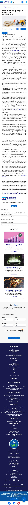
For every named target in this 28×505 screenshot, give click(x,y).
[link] (7, 2)
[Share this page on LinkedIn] (14, 29)
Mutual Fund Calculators (14, 456)
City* (16, 323)
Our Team (14, 352)
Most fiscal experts (17, 109)
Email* (16, 317)
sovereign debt (15, 50)
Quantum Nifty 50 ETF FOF (14, 392)
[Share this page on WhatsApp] (6, 29)
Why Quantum (14, 349)
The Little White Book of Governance (14, 355)
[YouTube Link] (14, 480)
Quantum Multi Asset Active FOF (14, 399)
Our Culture (14, 354)
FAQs (14, 369)
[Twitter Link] (10, 480)
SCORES (14, 473)
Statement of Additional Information (14, 434)
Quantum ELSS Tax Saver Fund (14, 394)
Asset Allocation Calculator (14, 457)
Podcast (14, 363)
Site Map (14, 370)
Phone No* (4, 323)
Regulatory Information (14, 367)
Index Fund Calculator (14, 463)
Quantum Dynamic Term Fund (14, 391)
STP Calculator (14, 460)
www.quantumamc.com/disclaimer (12, 193)
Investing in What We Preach (14, 421)
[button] (26, 2)
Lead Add (23, 29)
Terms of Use (21, 484)
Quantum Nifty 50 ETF (14, 401)
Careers (14, 470)
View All (14, 206)
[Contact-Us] (14, 503)
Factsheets (14, 427)
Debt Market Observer (14, 364)
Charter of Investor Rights (14, 415)
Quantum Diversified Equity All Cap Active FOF (14, 386)
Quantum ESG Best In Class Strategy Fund (14, 395)
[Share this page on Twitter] (12, 29)
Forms (14, 425)
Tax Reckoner (14, 428)
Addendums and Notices (14, 431)
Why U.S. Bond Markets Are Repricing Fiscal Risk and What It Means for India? (13, 213)
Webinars (14, 362)
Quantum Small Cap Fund (14, 382)
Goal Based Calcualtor (14, 461)
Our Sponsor (14, 351)
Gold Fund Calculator (14, 464)
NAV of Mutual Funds (14, 375)
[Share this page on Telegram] (17, 29)
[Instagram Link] (22, 480)
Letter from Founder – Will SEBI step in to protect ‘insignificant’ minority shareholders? (14, 410)
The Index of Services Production (8, 224)
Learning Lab (14, 360)
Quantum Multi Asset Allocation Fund (14, 388)
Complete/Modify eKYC (14, 419)
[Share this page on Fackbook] (9, 29)
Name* (3, 317)
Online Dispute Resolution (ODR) (14, 474)
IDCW (14, 435)
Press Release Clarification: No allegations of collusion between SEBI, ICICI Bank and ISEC (14, 413)
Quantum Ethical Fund (14, 389)
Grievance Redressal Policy (14, 471)
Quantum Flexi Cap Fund (14, 381)
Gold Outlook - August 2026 (7, 222)
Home (3, 6)
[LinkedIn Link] (18, 480)
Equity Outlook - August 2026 (7, 219)
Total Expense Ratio (14, 432)
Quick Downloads (14, 418)
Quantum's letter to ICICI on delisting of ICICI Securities (14, 407)
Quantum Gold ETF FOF (14, 385)
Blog (14, 368)
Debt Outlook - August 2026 (7, 216)
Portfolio (14, 429)
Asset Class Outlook (14, 365)
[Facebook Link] (6, 480)
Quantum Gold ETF (14, 398)
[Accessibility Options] (23, 499)
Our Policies (14, 417)
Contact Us (14, 469)
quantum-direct (9, 7)
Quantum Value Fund (14, 383)
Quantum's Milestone (14, 350)
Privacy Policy (18, 496)
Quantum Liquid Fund (14, 396)
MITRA (14, 476)
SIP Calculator (14, 459)
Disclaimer (6, 484)
